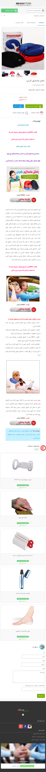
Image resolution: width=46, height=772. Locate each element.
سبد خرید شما (9, 10)
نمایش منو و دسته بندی (34, 10)
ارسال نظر (41, 696)
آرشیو (36, 449)
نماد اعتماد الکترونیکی (39, 734)
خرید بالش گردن (30, 434)
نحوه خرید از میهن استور (38, 739)
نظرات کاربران (19, 22)
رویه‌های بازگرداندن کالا (38, 736)
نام (44, 652)
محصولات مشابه (31, 22)
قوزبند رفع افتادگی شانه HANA (23, 480)
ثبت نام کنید (15, 766)
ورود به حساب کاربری (27, 766)
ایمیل (43, 660)
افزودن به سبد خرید (32, 106)
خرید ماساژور (20, 434)
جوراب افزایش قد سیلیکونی (23, 631)
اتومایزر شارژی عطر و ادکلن (23, 593)
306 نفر (16, 106)
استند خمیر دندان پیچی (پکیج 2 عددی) (23, 555)
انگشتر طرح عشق (23, 517)
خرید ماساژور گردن (26, 431)
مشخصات (41, 22)
